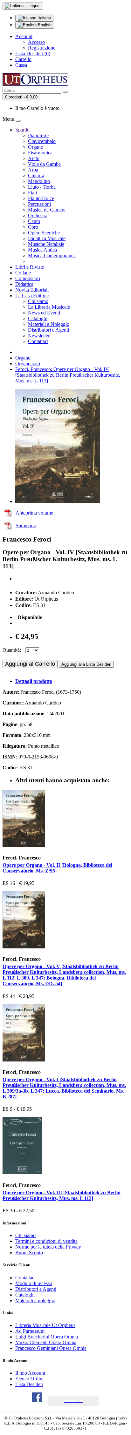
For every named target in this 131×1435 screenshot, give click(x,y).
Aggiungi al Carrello (30, 664)
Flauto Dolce (41, 198)
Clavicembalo (42, 141)
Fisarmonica (40, 152)
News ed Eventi (44, 312)
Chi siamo (38, 301)
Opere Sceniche (44, 232)
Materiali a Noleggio (48, 324)
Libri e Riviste (29, 267)
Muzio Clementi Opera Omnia (45, 1342)
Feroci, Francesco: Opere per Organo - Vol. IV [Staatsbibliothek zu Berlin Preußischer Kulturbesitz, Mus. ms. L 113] (67, 375)
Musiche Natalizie (46, 244)
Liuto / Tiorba (42, 187)
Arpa (33, 169)
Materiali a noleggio (35, 1300)
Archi (33, 158)
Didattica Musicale (47, 238)
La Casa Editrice (32, 295)
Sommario (26, 525)
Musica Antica (42, 250)
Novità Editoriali (32, 290)
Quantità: (12, 650)
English (44, 25)
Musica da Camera (47, 209)
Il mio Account (30, 1373)
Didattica (24, 284)
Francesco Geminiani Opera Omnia (50, 1348)
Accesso (36, 42)
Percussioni (39, 204)
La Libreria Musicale (49, 307)
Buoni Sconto (29, 1252)
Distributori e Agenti (48, 330)
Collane (23, 272)
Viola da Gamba (44, 164)
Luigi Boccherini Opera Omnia (46, 1336)
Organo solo (27, 363)
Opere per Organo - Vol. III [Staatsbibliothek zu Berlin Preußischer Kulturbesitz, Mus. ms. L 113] (62, 1195)
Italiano (43, 18)
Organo (35, 147)
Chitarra (36, 175)
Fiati (32, 192)
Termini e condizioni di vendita (46, 1241)
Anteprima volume (34, 512)
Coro (33, 227)
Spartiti (23, 129)
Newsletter (39, 335)
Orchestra (37, 215)
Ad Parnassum (30, 1331)
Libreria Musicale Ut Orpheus (45, 1325)
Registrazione (41, 48)
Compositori (27, 278)
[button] (73, 1400)
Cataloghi (37, 318)
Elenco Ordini (29, 1378)
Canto (34, 221)
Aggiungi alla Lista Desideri (86, 664)
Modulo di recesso (33, 1283)
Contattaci (38, 341)
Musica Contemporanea (52, 255)
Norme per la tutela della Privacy (48, 1247)
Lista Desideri (29, 1384)
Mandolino (39, 181)
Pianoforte (38, 135)
